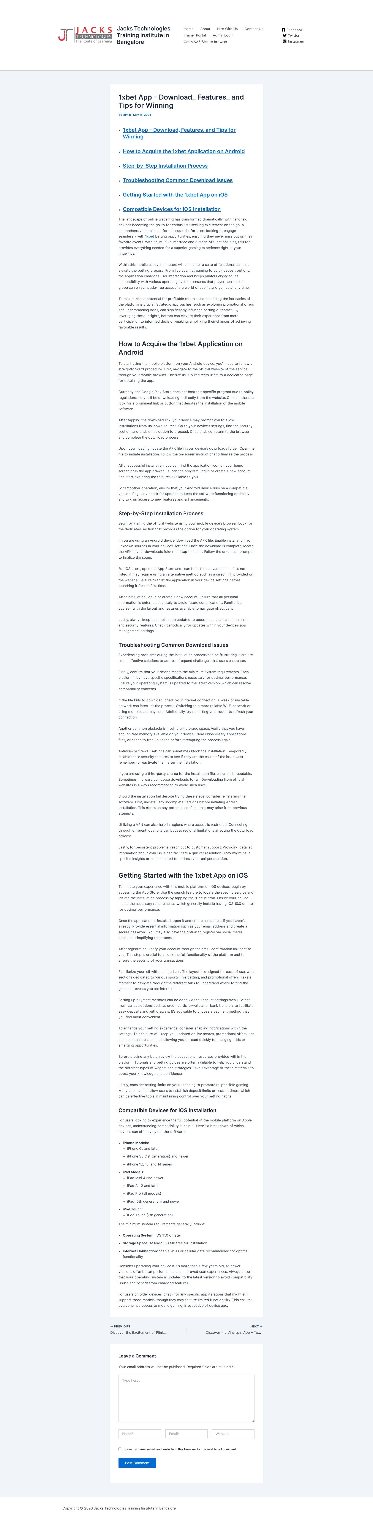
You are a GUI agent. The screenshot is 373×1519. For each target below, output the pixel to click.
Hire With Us (227, 29)
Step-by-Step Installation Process (165, 166)
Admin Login (223, 35)
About (205, 29)
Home (188, 29)
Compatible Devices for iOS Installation (172, 209)
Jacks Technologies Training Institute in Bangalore (143, 35)
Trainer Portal (195, 35)
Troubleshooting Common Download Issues (178, 180)
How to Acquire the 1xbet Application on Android (184, 151)
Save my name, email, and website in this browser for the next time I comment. (181, 1449)
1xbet (149, 236)
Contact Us (254, 29)
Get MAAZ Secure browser (205, 42)
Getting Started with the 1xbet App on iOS (175, 195)
